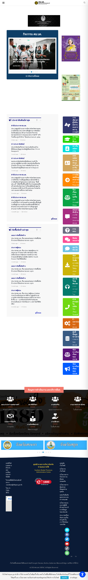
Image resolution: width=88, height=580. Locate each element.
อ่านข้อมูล (73, 577)
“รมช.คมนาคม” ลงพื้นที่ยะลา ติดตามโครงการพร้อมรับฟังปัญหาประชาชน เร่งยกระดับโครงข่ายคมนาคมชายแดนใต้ (32, 59)
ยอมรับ (64, 577)
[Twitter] (67, 539)
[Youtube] (67, 544)
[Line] (67, 553)
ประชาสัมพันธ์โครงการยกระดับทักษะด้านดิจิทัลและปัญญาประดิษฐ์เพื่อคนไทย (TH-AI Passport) (25, 149)
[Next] (40, 120)
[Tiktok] (67, 548)
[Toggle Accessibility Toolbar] (82, 574)
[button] (10, 21)
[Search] (84, 3)
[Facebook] (67, 530)
